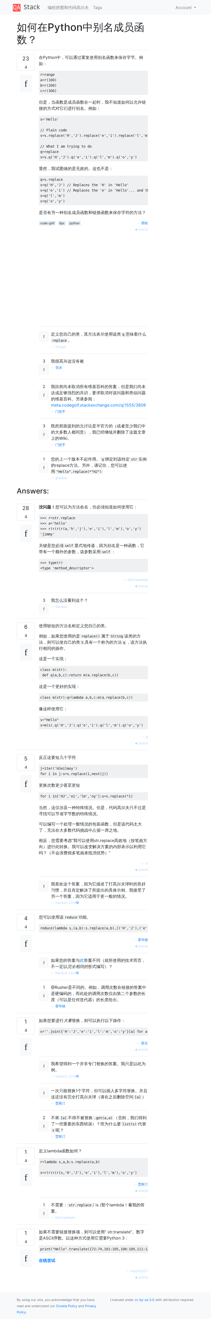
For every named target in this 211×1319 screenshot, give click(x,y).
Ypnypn (60, 347)
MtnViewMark (138, 580)
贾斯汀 (60, 1103)
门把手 (60, 412)
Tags (97, 7)
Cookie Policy (66, 1306)
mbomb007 (139, 1271)
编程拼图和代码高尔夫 (68, 7)
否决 (58, 368)
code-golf (47, 223)
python (74, 223)
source (142, 229)
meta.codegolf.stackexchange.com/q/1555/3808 (98, 405)
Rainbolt (61, 607)
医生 (144, 1043)
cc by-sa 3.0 (144, 1300)
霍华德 (143, 940)
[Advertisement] (93, 277)
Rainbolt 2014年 (67, 903)
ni (146, 863)
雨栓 (144, 223)
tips (61, 223)
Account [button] (184, 7)
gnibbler (61, 478)
